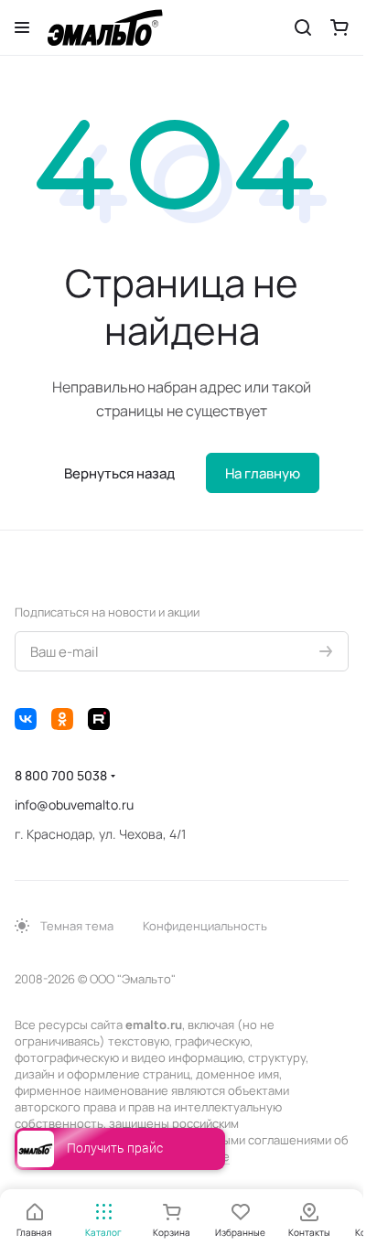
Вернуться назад (119, 473)
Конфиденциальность (205, 926)
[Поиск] (303, 27)
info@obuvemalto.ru (74, 804)
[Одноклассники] (62, 719)
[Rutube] (99, 719)
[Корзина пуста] (339, 27)
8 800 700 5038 (61, 775)
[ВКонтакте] (26, 719)
